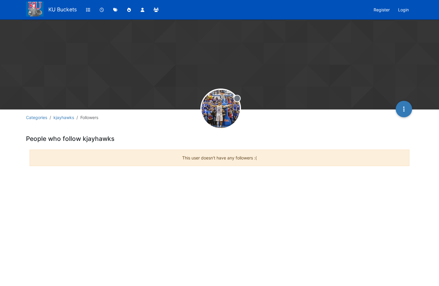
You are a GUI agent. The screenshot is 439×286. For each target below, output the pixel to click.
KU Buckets (62, 9)
